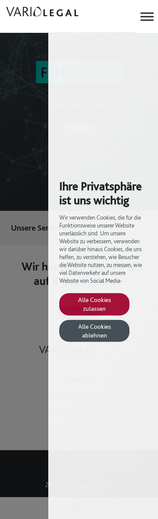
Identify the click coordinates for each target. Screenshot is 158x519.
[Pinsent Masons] (57, 16)
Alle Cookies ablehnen (94, 331)
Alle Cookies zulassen (94, 304)
